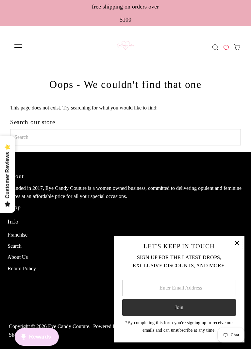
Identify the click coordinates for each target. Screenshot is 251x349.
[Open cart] (237, 47)
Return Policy (22, 268)
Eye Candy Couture (68, 326)
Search (15, 246)
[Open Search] (215, 47)
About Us (18, 257)
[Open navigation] (37, 47)
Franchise (17, 235)
